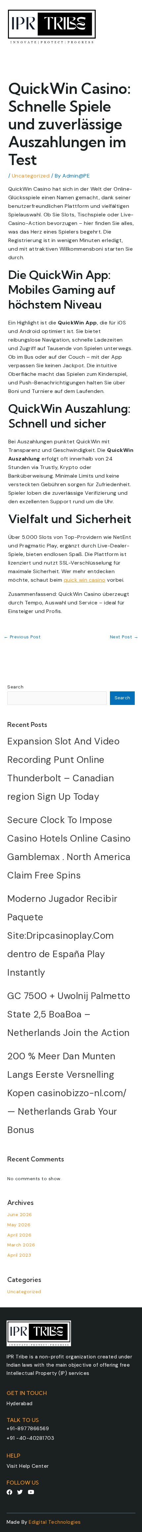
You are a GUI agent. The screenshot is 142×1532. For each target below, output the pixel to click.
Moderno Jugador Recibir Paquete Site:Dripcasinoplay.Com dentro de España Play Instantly (62, 936)
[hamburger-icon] (128, 25)
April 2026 (19, 1235)
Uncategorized (31, 175)
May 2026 (18, 1225)
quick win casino (85, 579)
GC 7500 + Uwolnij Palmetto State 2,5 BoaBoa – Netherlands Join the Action (68, 1014)
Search (15, 687)
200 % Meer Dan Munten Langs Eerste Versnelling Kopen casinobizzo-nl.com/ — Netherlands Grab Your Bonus (67, 1093)
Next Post (124, 637)
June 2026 (19, 1214)
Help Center (34, 1466)
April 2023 (19, 1255)
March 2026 (21, 1245)
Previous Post (22, 637)
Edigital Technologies (55, 1522)
